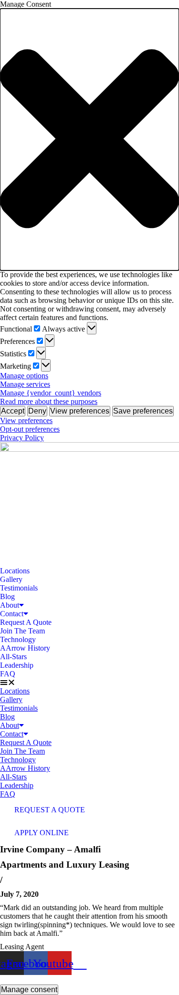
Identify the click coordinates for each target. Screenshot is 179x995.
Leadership (16, 665)
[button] (89, 139)
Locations (15, 571)
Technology (18, 639)
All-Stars (13, 657)
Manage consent (29, 989)
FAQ (7, 674)
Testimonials (19, 588)
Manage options (24, 376)
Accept (12, 411)
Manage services (25, 384)
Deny (37, 411)
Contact (11, 614)
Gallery (11, 579)
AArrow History (25, 648)
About (9, 605)
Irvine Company (50, 849)
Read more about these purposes (48, 401)
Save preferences (143, 411)
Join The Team (22, 631)
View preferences (79, 411)
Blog (7, 596)
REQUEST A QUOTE (49, 810)
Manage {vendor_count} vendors (50, 393)
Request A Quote (26, 622)
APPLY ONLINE (41, 833)
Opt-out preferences (30, 429)
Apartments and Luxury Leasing (64, 865)
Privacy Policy (22, 438)
